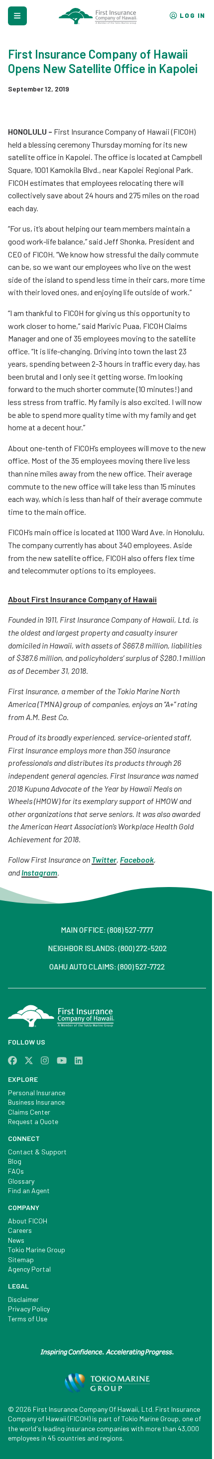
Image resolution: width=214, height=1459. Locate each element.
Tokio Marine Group (36, 1249)
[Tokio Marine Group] (107, 1384)
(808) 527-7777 (130, 929)
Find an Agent (29, 1190)
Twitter (104, 859)
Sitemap (21, 1259)
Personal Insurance (36, 1092)
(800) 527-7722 (141, 966)
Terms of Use (27, 1318)
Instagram (39, 872)
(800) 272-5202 (142, 948)
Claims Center (29, 1112)
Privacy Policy (29, 1308)
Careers (20, 1230)
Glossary (21, 1181)
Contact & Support (37, 1151)
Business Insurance (36, 1102)
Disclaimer (23, 1299)
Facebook (137, 859)
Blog (14, 1161)
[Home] (107, 1017)
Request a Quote (33, 1121)
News (16, 1240)
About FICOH (27, 1220)
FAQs (16, 1171)
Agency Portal (29, 1269)
